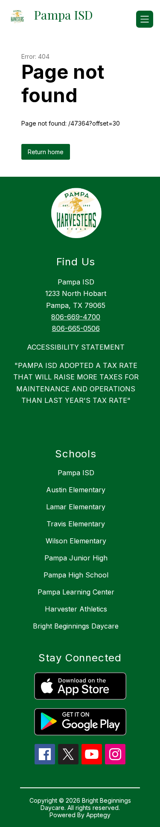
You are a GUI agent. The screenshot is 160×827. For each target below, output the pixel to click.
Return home (46, 151)
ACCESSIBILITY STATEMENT (76, 347)
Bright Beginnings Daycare (76, 626)
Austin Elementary (75, 489)
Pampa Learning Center (76, 592)
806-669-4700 (75, 317)
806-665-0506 (76, 328)
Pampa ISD (76, 472)
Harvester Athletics (76, 609)
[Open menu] (144, 19)
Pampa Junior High (76, 558)
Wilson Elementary (76, 541)
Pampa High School (76, 575)
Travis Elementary (76, 524)
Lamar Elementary (75, 507)
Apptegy (98, 814)
